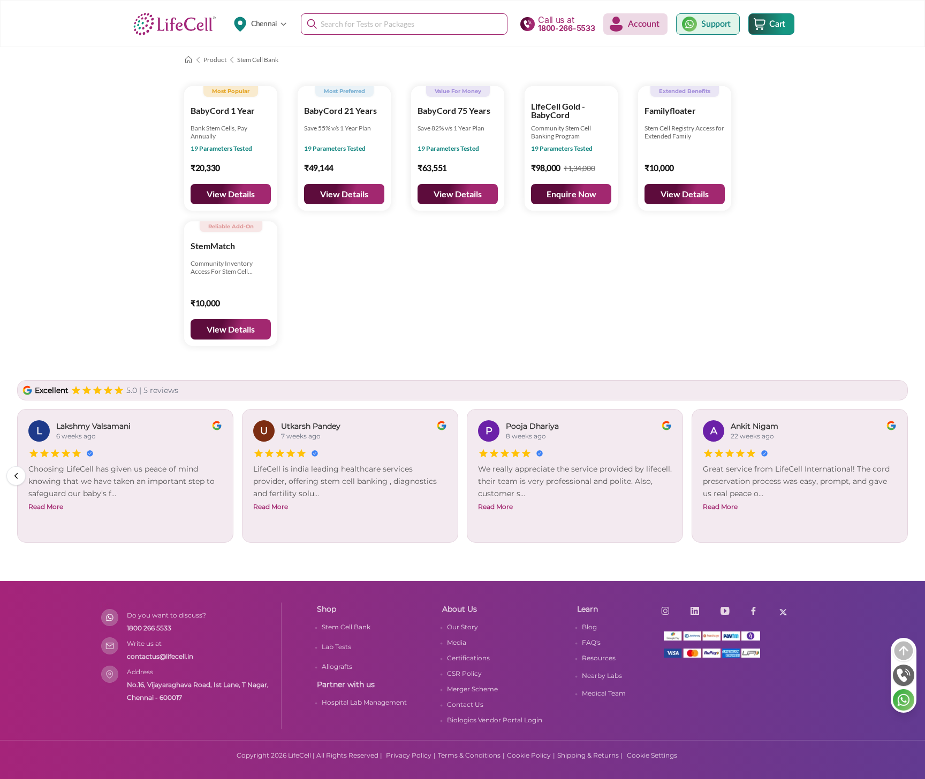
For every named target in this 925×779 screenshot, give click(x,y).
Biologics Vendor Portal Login (494, 720)
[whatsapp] (903, 700)
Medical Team (604, 693)
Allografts (337, 666)
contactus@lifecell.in (160, 656)
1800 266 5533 (149, 628)
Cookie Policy (529, 755)
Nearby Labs (602, 676)
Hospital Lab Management (364, 702)
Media (456, 642)
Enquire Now (571, 194)
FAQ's (591, 642)
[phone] (903, 675)
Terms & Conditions (469, 755)
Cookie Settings (652, 755)
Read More (270, 507)
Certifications (468, 658)
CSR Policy (464, 673)
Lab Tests (336, 647)
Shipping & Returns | (590, 755)
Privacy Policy (408, 755)
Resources (599, 658)
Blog (589, 627)
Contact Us (465, 704)
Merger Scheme (472, 689)
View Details (231, 194)
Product (214, 60)
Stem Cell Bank (346, 627)
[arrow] (903, 650)
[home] (188, 60)
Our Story (462, 627)
